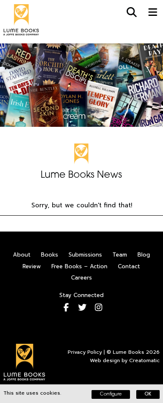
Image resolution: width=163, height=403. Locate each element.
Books (49, 255)
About (22, 255)
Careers (81, 278)
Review (32, 266)
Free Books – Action (79, 266)
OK (148, 394)
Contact (129, 266)
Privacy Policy (85, 352)
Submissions (85, 255)
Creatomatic (144, 360)
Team (119, 255)
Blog (144, 255)
